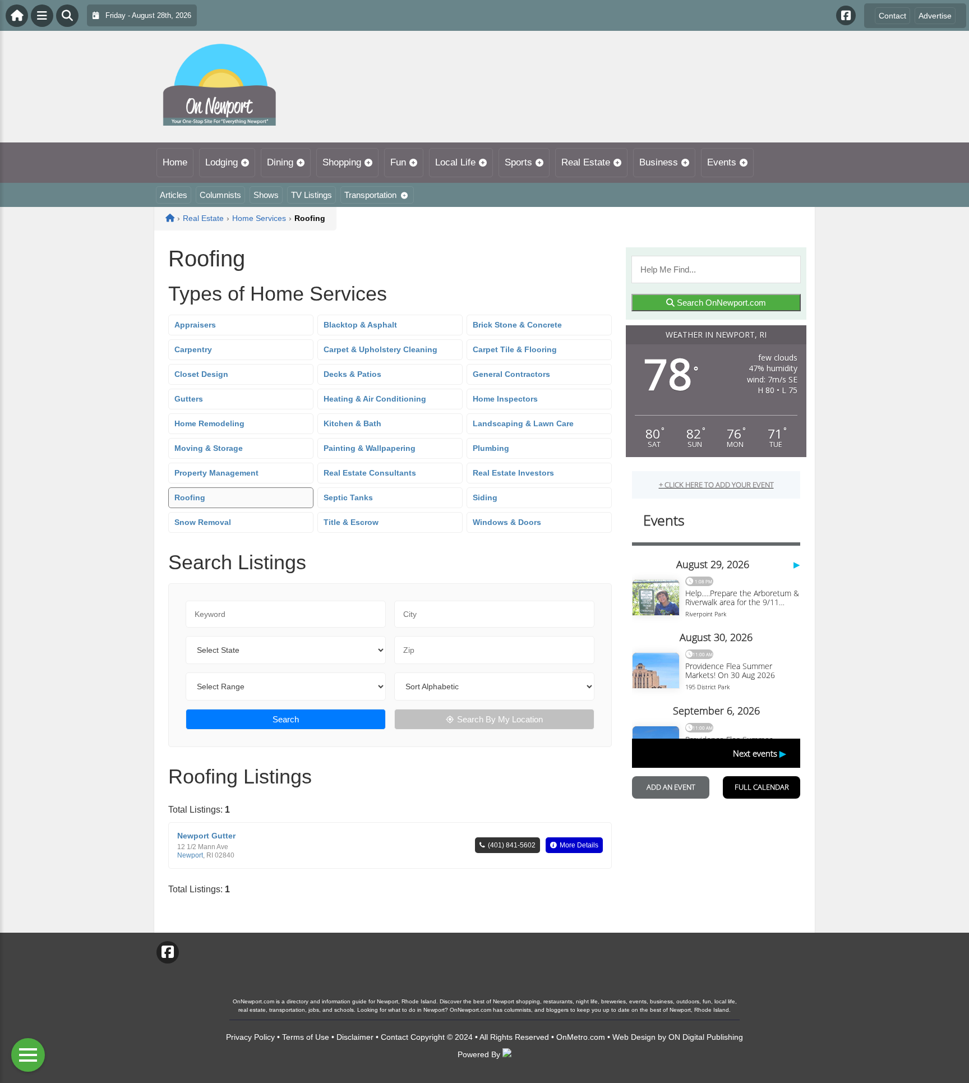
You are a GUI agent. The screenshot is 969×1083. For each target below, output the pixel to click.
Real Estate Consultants (370, 472)
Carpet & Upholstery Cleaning (380, 349)
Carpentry (193, 349)
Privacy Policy (250, 1037)
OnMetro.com (580, 1037)
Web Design (634, 1037)
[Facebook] (846, 15)
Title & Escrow (351, 522)
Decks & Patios (352, 374)
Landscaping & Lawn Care (523, 423)
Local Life (455, 162)
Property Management (216, 472)
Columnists (220, 195)
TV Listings (311, 195)
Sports (518, 162)
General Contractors (511, 374)
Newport (190, 855)
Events (721, 162)
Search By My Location (500, 719)
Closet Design (201, 374)
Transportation (370, 195)
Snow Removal (202, 522)
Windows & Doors (507, 522)
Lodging (221, 162)
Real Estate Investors (513, 472)
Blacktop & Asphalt (360, 324)
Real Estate (585, 162)
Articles (173, 195)
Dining (280, 162)
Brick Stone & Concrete (517, 324)
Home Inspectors (505, 398)
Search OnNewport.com (720, 302)
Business (658, 162)
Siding (485, 497)
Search (286, 719)
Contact (892, 15)
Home (175, 162)
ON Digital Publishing (705, 1037)
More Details (579, 845)
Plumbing (491, 448)
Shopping (341, 162)
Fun (398, 162)
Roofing (189, 497)
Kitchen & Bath (352, 423)
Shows (266, 195)
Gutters (188, 398)
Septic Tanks (348, 497)
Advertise (935, 15)
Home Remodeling (209, 423)
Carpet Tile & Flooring (515, 349)
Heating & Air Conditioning (375, 398)
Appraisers (195, 324)
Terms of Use (305, 1037)
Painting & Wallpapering (370, 448)
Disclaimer (354, 1037)
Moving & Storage (208, 448)
